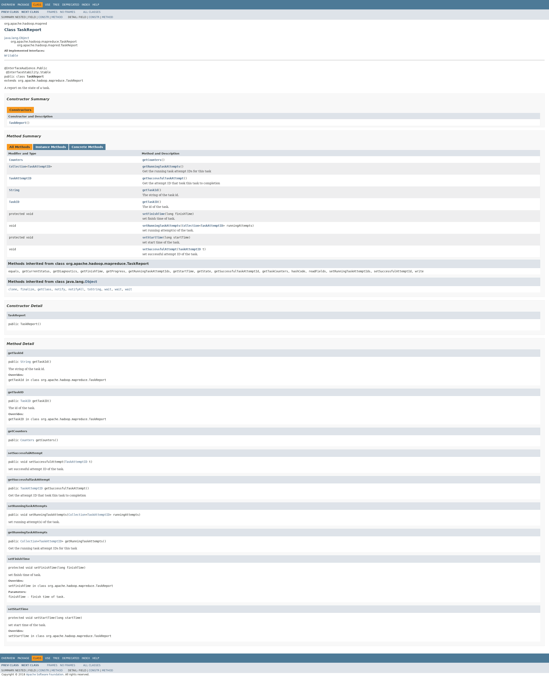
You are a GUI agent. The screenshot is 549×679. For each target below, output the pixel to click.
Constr (43, 17)
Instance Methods (51, 147)
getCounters (151, 160)
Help (95, 4)
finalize (27, 289)
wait (107, 289)
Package (23, 4)
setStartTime (152, 237)
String (14, 190)
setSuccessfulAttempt (159, 249)
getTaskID (150, 202)
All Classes (92, 11)
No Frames (67, 11)
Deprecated (70, 4)
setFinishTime (153, 214)
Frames (52, 11)
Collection (17, 166)
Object (91, 282)
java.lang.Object (16, 38)
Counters (16, 160)
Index (86, 4)
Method (57, 17)
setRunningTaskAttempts (161, 225)
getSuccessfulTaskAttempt (163, 178)
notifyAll (76, 289)
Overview (8, 4)
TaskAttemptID (39, 166)
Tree (56, 4)
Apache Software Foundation (44, 674)
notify (60, 289)
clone (12, 289)
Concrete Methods (87, 147)
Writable (11, 55)
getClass (44, 289)
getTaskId (150, 190)
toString (94, 289)
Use (47, 4)
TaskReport (17, 122)
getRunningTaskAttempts (161, 166)
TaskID (14, 202)
